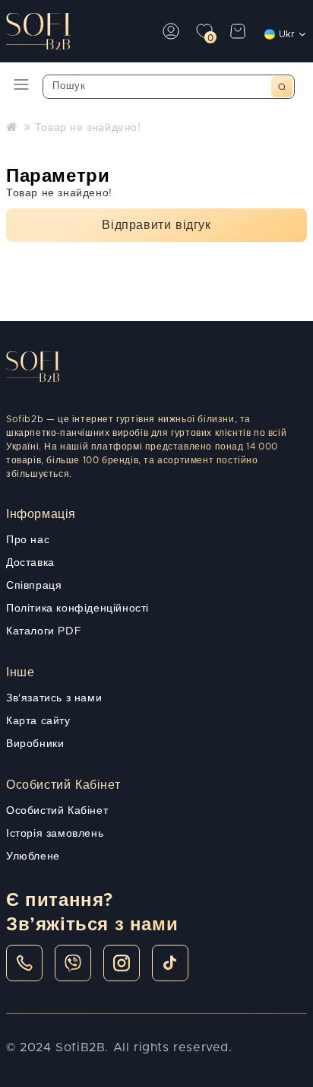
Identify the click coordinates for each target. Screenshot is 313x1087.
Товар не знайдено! (88, 127)
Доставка (30, 563)
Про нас (27, 540)
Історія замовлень (54, 833)
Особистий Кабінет (57, 811)
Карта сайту (38, 721)
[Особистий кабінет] (171, 31)
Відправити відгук (156, 225)
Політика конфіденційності (77, 608)
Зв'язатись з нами (54, 698)
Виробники (35, 744)
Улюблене (33, 856)
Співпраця (34, 585)
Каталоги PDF (43, 631)
